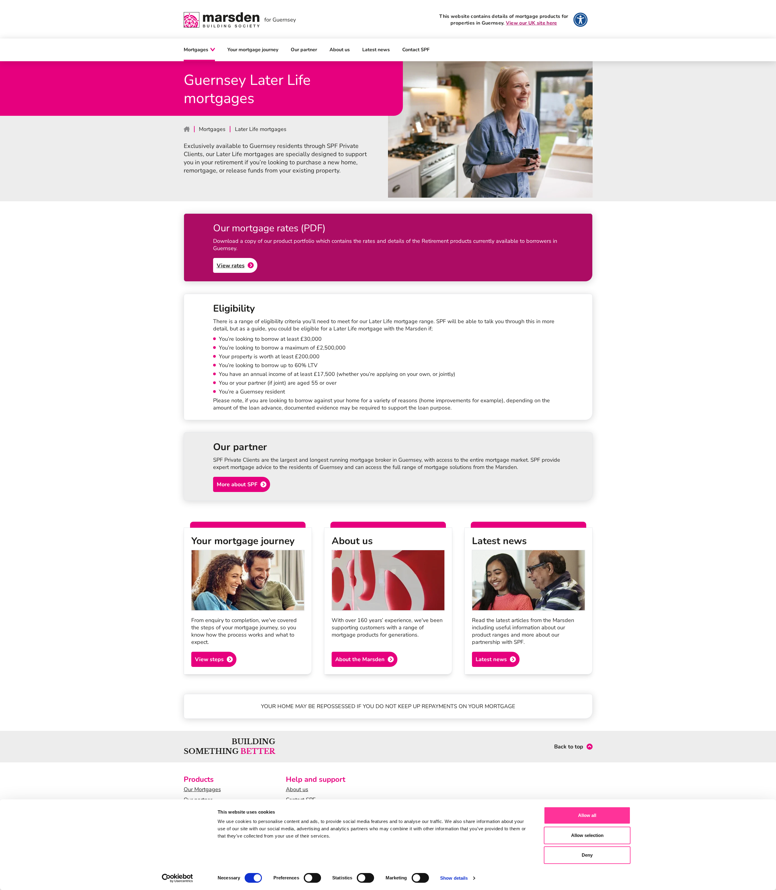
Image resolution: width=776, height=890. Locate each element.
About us (339, 49)
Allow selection (587, 835)
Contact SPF (416, 49)
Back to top (568, 746)
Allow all (587, 815)
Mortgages (196, 49)
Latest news (376, 49)
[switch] (312, 878)
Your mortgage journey (252, 49)
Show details (454, 878)
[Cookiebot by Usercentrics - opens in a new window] (177, 878)
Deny (587, 855)
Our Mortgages (202, 789)
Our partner (304, 49)
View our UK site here (531, 23)
